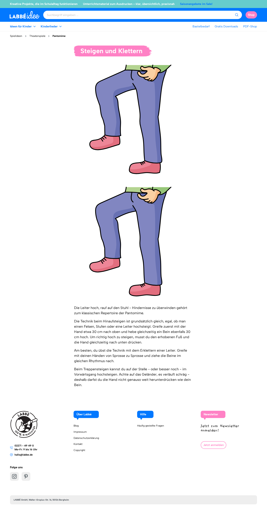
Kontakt (78, 444)
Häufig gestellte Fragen (150, 425)
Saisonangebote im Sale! (196, 4)
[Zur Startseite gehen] (24, 14)
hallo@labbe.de (24, 454)
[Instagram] (14, 476)
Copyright (79, 450)
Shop (251, 15)
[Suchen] (236, 15)
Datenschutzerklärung (86, 438)
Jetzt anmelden (213, 445)
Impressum (80, 431)
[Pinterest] (26, 476)
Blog (76, 425)
